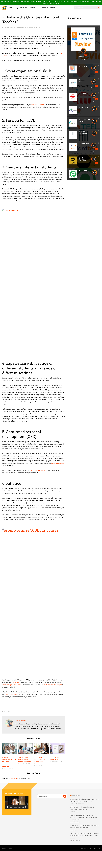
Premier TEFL (82, 80)
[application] (16, 802)
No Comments (30, 27)
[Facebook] (99, 848)
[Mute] (23, 807)
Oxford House (84, 143)
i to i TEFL (40, 27)
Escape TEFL (83, 171)
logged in (14, 778)
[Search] (98, 7)
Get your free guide (57, 463)
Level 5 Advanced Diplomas (39, 470)
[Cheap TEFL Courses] (4, 10)
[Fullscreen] (26, 807)
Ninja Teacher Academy (82, 159)
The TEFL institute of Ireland (83, 133)
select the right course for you (12, 685)
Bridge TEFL (83, 107)
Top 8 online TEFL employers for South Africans (25, 759)
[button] (17, 802)
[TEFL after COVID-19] (57, 754)
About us (83, 848)
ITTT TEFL (83, 93)
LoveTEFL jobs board (11, 694)
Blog (16, 8)
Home (11, 8)
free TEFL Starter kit (37, 105)
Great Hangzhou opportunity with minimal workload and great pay (9, 761)
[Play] (8, 807)
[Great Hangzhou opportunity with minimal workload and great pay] (9, 754)
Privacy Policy (92, 848)
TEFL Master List (42, 8)
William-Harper (8, 27)
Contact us (53, 8)
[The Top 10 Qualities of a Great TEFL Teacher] (41, 754)
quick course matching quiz (52, 685)
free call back (15, 682)
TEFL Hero (83, 66)
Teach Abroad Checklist (27, 8)
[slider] (15, 807)
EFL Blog (76, 795)
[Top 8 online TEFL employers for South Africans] (25, 754)
